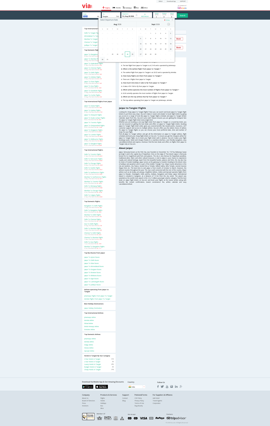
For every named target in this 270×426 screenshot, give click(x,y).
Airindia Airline (89, 320)
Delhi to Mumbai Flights (92, 228)
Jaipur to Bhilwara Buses (92, 276)
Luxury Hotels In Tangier (99, 364)
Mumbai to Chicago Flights (93, 191)
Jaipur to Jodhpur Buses (92, 285)
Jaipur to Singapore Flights (93, 130)
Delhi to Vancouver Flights (93, 159)
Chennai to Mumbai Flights (93, 237)
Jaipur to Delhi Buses (91, 260)
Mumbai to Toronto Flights (93, 181)
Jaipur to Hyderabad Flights (93, 63)
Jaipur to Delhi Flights (91, 72)
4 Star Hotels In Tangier (99, 359)
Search (182, 15)
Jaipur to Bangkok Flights (93, 144)
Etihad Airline (88, 323)
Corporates (156, 403)
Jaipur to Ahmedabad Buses (94, 266)
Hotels (102, 401)
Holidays (103, 403)
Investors (85, 406)
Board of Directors (88, 401)
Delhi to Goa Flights (91, 242)
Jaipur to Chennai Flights (92, 68)
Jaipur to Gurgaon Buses (92, 269)
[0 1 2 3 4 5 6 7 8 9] (164, 17)
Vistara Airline (88, 348)
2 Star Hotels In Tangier (99, 362)
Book (178, 39)
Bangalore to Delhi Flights (93, 206)
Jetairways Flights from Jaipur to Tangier (98, 296)
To (103, 14)
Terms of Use (139, 403)
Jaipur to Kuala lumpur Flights (94, 118)
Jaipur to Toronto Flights (92, 122)
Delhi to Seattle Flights (92, 168)
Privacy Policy (139, 401)
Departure (125, 14)
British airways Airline (91, 326)
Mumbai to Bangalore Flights (94, 247)
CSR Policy (138, 398)
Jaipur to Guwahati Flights (93, 91)
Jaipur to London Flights (92, 135)
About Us (85, 398)
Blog (124, 401)
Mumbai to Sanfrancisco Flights (95, 177)
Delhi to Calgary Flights (92, 195)
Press (84, 403)
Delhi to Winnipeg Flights (93, 186)
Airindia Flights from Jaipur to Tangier (97, 299)
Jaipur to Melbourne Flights (93, 139)
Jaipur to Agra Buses (91, 279)
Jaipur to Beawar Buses (92, 272)
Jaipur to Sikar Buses (91, 263)
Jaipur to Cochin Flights (92, 95)
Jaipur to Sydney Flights (92, 110)
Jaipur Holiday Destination (93, 308)
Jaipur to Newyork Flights (93, 115)
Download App (171, 1)
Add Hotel (156, 398)
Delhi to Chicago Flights (92, 163)
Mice (102, 408)
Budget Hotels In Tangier (99, 367)
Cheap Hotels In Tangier (99, 370)
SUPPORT (183, 1)
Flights (102, 398)
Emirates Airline (89, 329)
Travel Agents (157, 401)
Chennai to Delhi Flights (92, 233)
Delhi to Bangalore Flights (93, 210)
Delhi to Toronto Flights (92, 154)
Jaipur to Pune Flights (91, 82)
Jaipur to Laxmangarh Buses (94, 282)
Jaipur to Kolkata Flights (92, 77)
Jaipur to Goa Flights (91, 86)
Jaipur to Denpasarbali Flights (94, 126)
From (84, 14)
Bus (101, 406)
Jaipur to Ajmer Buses (92, 257)
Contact (125, 398)
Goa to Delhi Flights (91, 224)
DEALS (161, 1)
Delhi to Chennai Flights (92, 219)
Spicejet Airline (89, 351)
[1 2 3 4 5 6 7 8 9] (157, 17)
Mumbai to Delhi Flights (92, 215)
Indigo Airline (88, 345)
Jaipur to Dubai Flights (92, 106)
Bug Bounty (139, 406)
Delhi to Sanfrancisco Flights (94, 172)
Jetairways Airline (90, 317)
